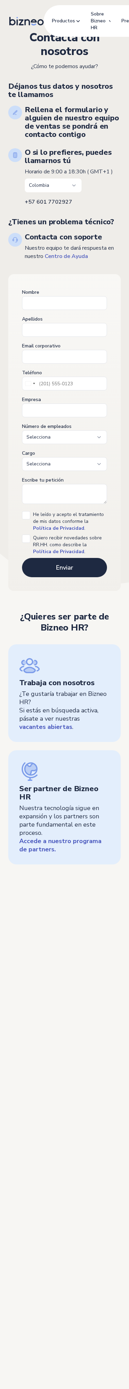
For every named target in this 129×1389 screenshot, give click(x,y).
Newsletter (20, 1154)
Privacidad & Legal (26, 1343)
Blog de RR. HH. (25, 1130)
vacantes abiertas (45, 727)
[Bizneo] (26, 21)
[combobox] (30, 383)
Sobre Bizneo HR (98, 21)
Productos (63, 21)
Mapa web (68, 1343)
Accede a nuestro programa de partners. (60, 845)
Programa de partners (32, 1142)
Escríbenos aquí (33, 1246)
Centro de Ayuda (66, 256)
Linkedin (26, 1188)
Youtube (27, 1200)
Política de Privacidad (58, 551)
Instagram (27, 1213)
